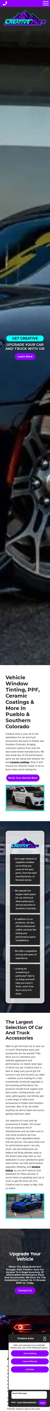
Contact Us (25, 1290)
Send (42, 1403)
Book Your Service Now (22, 777)
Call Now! (30, 1369)
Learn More (25, 356)
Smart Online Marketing (26, 1402)
